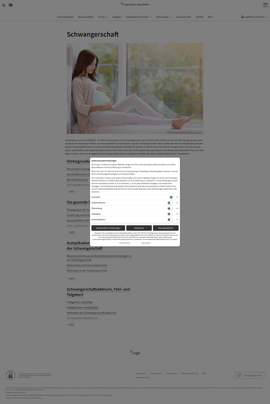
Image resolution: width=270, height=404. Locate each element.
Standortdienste (98, 202)
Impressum (146, 242)
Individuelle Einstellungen (108, 228)
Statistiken (96, 214)
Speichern (139, 228)
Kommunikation (98, 219)
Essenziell (95, 197)
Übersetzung (96, 208)
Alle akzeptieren (165, 228)
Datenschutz (124, 242)
